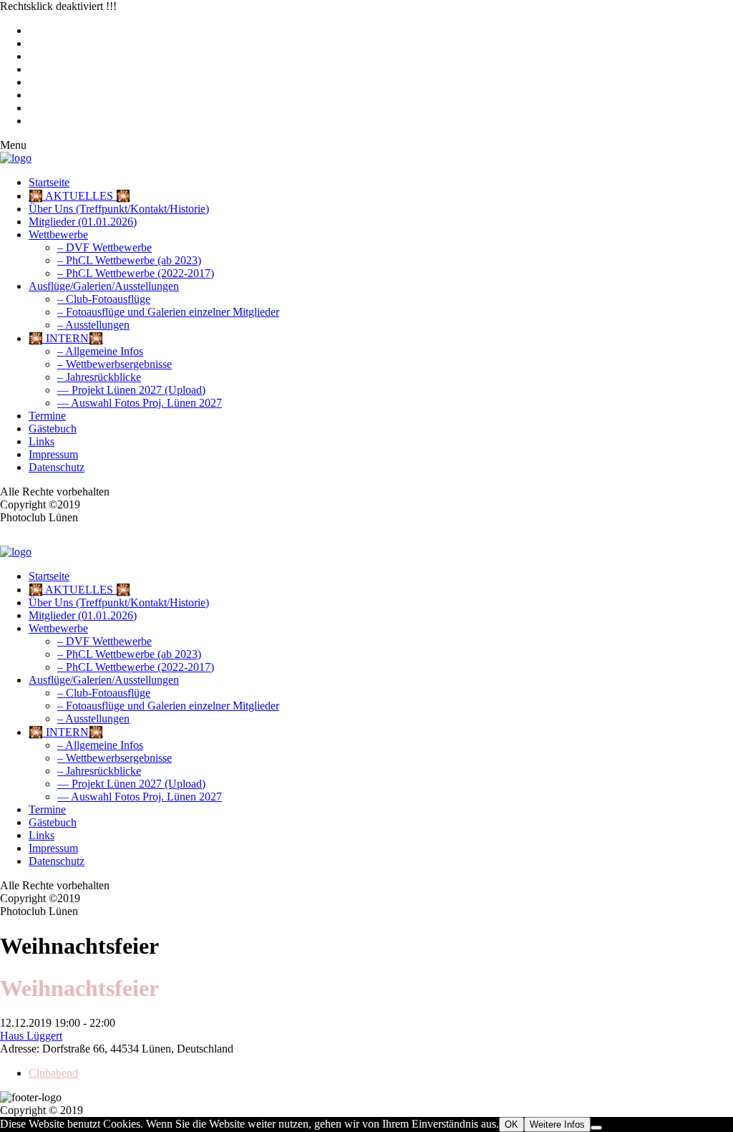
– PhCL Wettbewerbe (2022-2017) (135, 273)
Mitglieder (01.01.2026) (83, 222)
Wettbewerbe (58, 234)
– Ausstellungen (93, 325)
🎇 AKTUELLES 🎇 (79, 196)
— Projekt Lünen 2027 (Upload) (131, 390)
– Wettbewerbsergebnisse (114, 364)
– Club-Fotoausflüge (103, 299)
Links (41, 441)
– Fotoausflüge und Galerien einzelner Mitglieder (168, 312)
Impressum (53, 454)
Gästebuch (53, 428)
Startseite (49, 182)
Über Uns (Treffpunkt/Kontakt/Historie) (119, 209)
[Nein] (596, 1128)
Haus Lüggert (31, 1036)
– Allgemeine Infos (100, 351)
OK (511, 1124)
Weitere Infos (557, 1124)
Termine (47, 416)
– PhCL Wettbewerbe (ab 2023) (129, 260)
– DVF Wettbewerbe (104, 247)
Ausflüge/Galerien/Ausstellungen (104, 286)
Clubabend (53, 1073)
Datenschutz (56, 467)
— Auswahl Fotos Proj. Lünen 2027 (139, 403)
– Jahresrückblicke (99, 377)
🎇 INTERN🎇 (66, 338)
